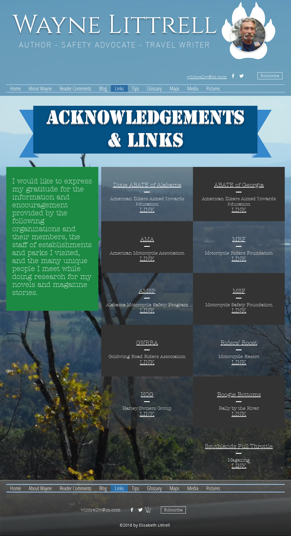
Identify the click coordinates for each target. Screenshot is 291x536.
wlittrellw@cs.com (100, 509)
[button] (148, 510)
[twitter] (241, 76)
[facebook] (233, 76)
